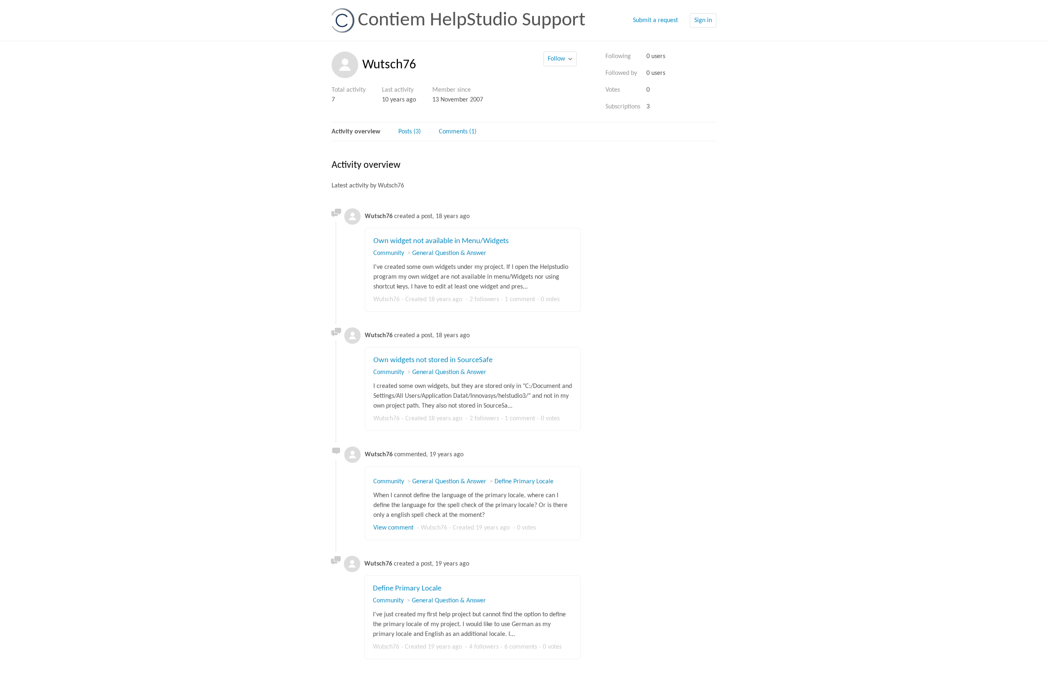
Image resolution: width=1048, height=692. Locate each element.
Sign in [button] (703, 20)
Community (388, 253)
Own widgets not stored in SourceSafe (432, 360)
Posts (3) (409, 131)
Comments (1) (458, 131)
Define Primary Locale (524, 481)
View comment (393, 528)
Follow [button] (556, 59)
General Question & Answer (449, 253)
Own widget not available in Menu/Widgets (440, 241)
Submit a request (655, 20)
